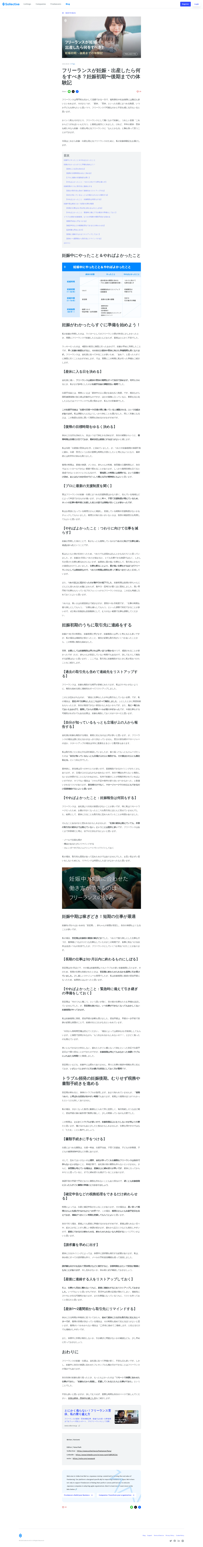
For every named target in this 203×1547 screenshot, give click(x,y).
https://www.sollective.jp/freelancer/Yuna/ (94, 1451)
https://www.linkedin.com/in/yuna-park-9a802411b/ (97, 1454)
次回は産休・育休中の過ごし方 (82, 1398)
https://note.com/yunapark (84, 1458)
